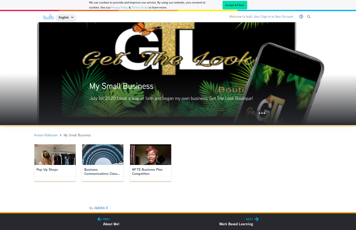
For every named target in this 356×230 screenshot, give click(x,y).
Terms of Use (139, 7)
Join (256, 16)
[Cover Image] (178, 73)
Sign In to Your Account (277, 16)
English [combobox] (64, 17)
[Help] (301, 16)
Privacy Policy (119, 7)
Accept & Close (234, 5)
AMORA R (101, 208)
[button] (73, 17)
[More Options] (262, 113)
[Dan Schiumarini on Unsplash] (120, 162)
